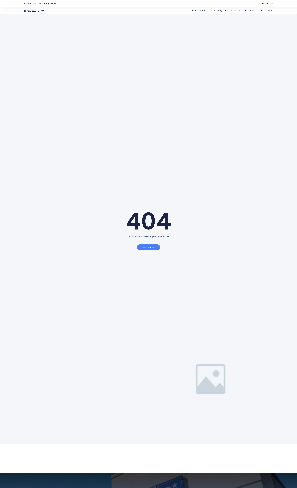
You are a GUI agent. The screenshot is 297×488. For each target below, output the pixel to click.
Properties (205, 10)
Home (194, 10)
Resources (254, 10)
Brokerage (218, 10)
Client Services (236, 10)
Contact (269, 10)
